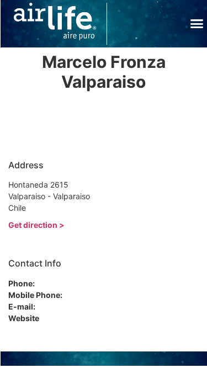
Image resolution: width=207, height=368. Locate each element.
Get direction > (36, 225)
